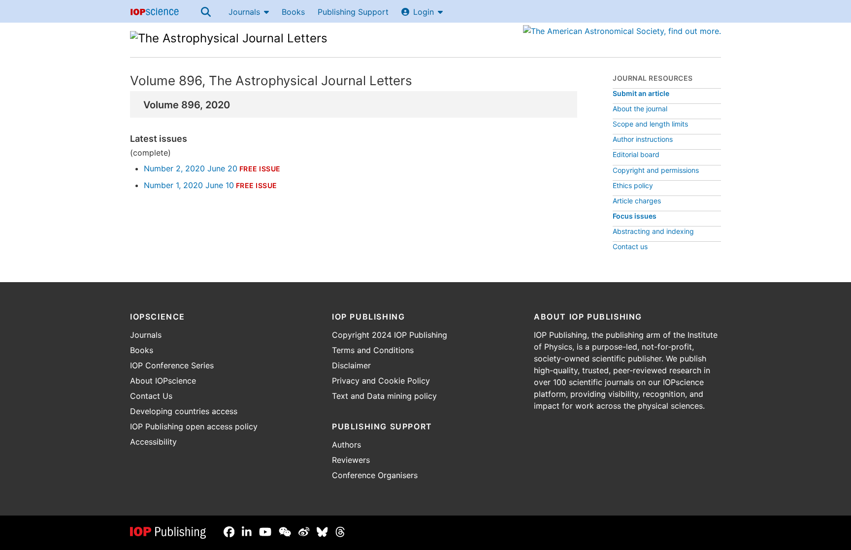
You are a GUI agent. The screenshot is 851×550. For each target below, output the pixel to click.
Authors (346, 445)
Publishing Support (353, 12)
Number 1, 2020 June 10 (189, 185)
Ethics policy (633, 185)
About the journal (640, 108)
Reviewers (351, 460)
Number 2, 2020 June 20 (190, 168)
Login (423, 12)
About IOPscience (163, 381)
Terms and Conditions (373, 350)
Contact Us (151, 396)
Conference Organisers (375, 475)
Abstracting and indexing (653, 231)
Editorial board (636, 154)
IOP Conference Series (172, 365)
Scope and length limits (650, 124)
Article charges (637, 200)
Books (293, 12)
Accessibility (153, 442)
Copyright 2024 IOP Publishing (389, 335)
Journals (244, 12)
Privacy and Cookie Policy (381, 381)
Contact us (630, 246)
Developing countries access (183, 411)
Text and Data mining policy (384, 396)
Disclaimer (351, 365)
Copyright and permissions (656, 170)
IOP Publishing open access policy (194, 426)
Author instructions (643, 139)
